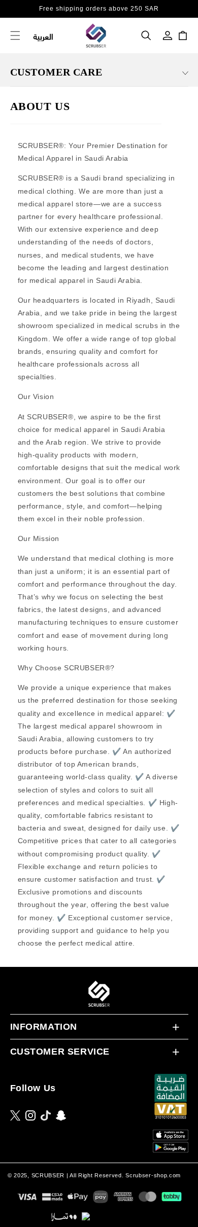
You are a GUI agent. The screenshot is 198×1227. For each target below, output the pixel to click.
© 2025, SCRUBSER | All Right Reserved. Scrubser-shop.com (94, 1175)
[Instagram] (30, 1115)
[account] (167, 35)
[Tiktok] (46, 1115)
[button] (146, 35)
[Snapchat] (61, 1115)
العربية (43, 35)
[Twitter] (15, 1115)
